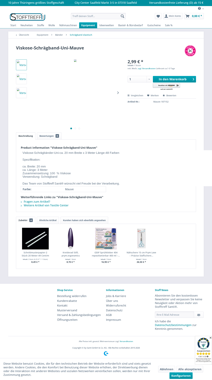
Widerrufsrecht (116, 305)
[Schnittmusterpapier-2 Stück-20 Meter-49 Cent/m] (35, 238)
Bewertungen (48, 135)
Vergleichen (136, 95)
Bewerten (171, 95)
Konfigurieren (181, 376)
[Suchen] (122, 16)
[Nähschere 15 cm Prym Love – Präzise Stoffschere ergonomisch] (141, 238)
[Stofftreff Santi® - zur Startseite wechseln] (27, 17)
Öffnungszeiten (67, 320)
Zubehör (25, 220)
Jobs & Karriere (116, 296)
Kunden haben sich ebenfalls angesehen (84, 220)
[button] (166, 86)
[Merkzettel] (158, 16)
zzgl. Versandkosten (147, 68)
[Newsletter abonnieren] (199, 315)
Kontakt (62, 305)
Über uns (112, 301)
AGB (109, 315)
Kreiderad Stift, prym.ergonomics (71, 254)
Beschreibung (25, 135)
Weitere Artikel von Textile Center (46, 205)
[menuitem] (200, 9)
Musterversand (67, 310)
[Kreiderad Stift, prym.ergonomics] (70, 238)
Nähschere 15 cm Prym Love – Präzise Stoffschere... (141, 254)
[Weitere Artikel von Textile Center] (190, 50)
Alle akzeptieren (189, 369)
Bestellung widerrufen (71, 296)
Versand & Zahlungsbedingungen (79, 315)
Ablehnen (166, 369)
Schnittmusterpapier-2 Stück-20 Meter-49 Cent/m (35, 254)
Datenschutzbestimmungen (173, 325)
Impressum (113, 320)
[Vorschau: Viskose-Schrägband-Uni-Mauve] (21, 64)
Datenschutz (114, 310)
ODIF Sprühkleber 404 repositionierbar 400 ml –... (106, 254)
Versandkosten (126, 341)
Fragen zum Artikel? (36, 201)
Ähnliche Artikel (47, 220)
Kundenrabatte (67, 301)
